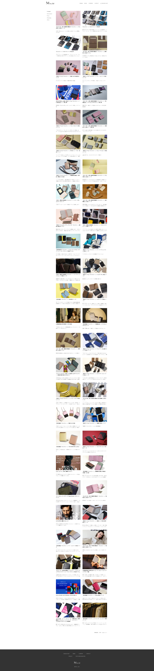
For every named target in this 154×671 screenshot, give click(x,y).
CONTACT (97, 3)
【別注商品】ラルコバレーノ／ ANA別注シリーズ (66, 299)
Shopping (49, 17)
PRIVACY (70, 656)
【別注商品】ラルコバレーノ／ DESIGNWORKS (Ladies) (67, 446)
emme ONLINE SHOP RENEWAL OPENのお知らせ (66, 595)
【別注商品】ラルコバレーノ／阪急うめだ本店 (65, 423)
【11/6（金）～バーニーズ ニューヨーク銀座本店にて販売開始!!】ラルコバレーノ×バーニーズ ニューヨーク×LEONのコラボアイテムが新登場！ (68, 620)
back (103, 632)
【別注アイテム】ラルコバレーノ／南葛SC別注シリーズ (94, 423)
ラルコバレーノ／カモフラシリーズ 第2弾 (91, 26)
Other (48, 19)
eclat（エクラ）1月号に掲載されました (64, 471)
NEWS (85, 3)
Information (49, 13)
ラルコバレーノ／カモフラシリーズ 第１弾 (64, 51)
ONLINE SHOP (105, 3)
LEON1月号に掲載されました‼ (62, 521)
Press (48, 15)
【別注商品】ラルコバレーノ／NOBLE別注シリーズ (93, 595)
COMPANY (91, 3)
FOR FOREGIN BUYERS (80, 656)
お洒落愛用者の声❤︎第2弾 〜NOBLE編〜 (64, 324)
